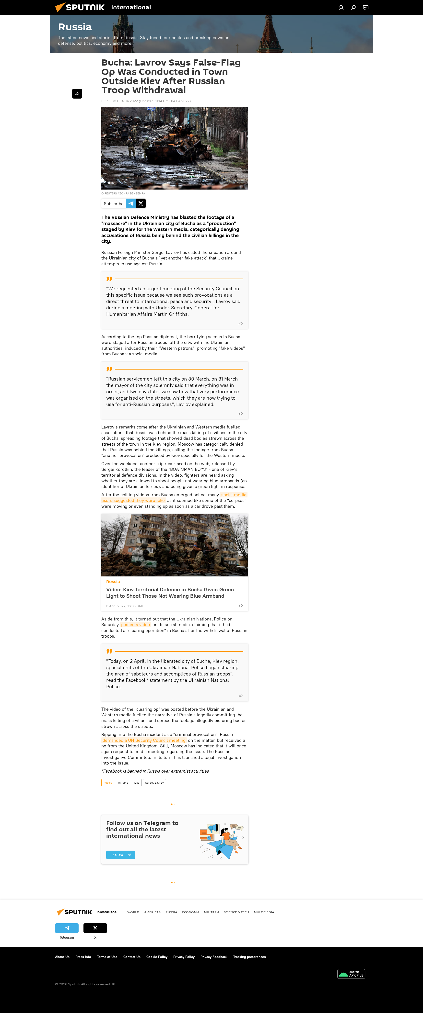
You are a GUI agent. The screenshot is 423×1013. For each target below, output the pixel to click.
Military (211, 912)
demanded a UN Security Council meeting (144, 740)
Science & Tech (236, 912)
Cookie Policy (156, 957)
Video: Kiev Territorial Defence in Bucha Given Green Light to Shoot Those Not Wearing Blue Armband (170, 592)
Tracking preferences (249, 957)
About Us (62, 957)
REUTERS (111, 193)
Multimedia (264, 912)
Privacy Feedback (213, 957)
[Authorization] (341, 7)
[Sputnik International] (81, 13)
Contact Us (132, 957)
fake (136, 782)
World (133, 912)
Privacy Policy (184, 957)
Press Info (83, 957)
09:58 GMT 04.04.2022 (119, 101)
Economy (190, 912)
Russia (113, 582)
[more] (241, 323)
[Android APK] (351, 974)
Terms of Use (107, 957)
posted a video (135, 624)
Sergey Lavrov (154, 782)
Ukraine (123, 782)
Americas (152, 912)
